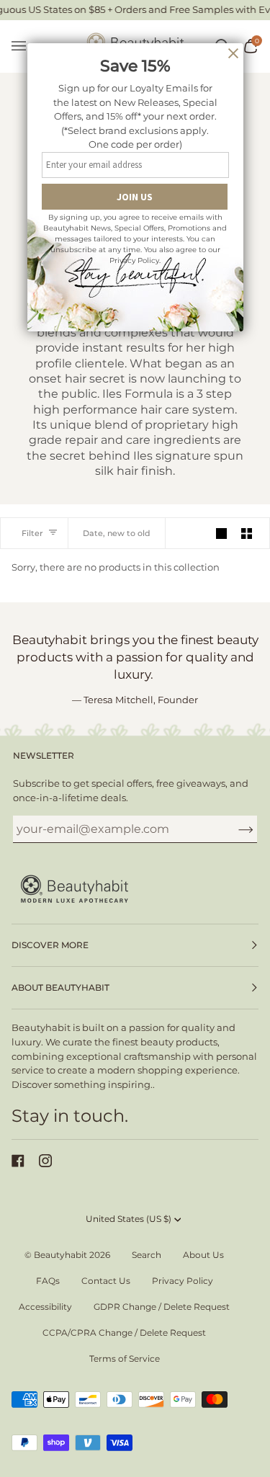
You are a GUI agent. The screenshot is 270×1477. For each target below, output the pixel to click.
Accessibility (45, 1306)
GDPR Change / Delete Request (162, 1306)
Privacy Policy (182, 1280)
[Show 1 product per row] (221, 533)
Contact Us (105, 1280)
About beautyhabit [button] (60, 987)
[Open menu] (26, 46)
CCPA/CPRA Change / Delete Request (124, 1332)
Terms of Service (124, 1358)
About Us (203, 1254)
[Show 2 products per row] (246, 533)
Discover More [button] (50, 945)
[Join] (234, 829)
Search (146, 1254)
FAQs (48, 1280)
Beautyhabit (60, 1254)
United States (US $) (128, 1218)
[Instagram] (45, 1160)
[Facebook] (18, 1160)
